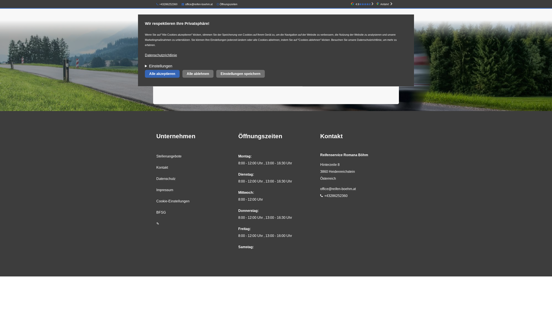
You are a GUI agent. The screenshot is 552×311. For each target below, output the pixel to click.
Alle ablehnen (198, 74)
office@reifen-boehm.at (199, 4)
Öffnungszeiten (228, 4)
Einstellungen (160, 66)
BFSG (161, 212)
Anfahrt (384, 4)
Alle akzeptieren (162, 74)
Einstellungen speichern (240, 74)
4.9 (357, 4)
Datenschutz (166, 179)
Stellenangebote (169, 156)
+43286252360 (168, 4)
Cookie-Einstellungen (173, 201)
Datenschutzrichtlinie (161, 55)
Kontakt (162, 167)
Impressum (164, 190)
